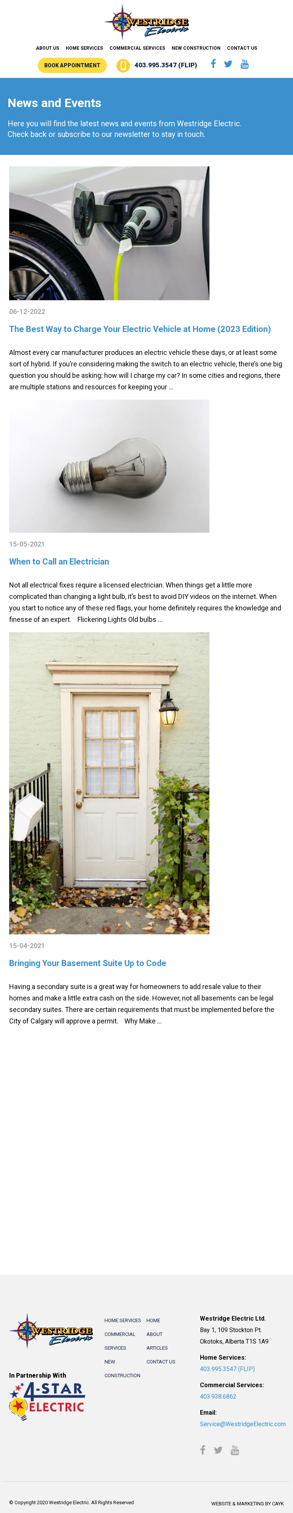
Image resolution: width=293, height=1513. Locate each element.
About (154, 1334)
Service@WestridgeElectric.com (243, 1424)
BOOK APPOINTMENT (72, 65)
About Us (47, 48)
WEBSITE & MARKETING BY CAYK (247, 1503)
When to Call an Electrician (59, 561)
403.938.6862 (218, 1396)
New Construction (196, 48)
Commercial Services (137, 48)
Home (153, 1320)
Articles (157, 1348)
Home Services (84, 48)
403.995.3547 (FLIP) (166, 65)
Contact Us (242, 48)
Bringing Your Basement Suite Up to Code (87, 963)
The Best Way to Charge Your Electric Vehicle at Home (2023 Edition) (140, 329)
